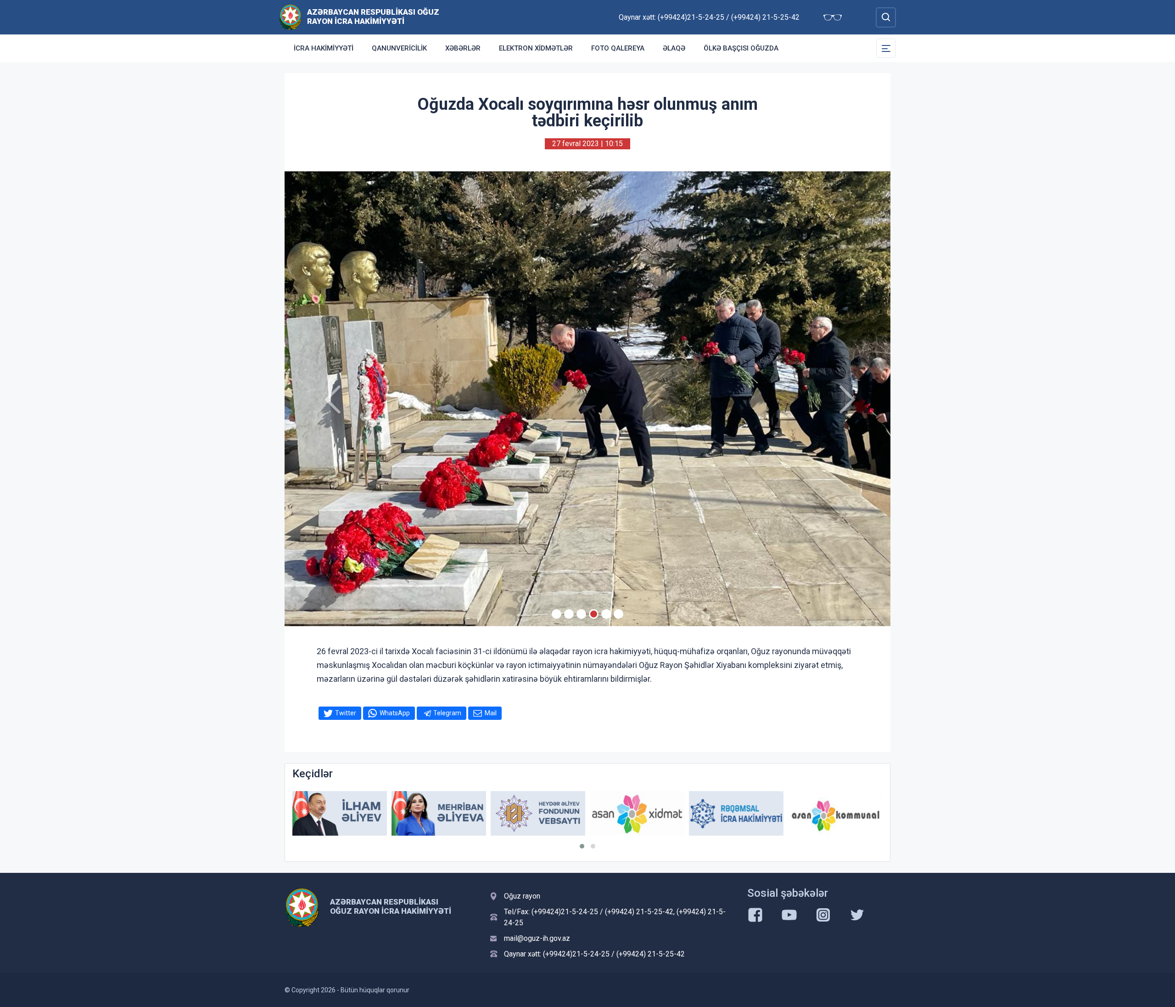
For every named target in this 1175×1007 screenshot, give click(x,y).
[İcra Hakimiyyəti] (290, 16)
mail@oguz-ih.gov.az (537, 938)
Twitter (345, 713)
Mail (491, 713)
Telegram (447, 713)
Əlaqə (674, 48)
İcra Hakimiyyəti (323, 48)
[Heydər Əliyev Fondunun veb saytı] (439, 813)
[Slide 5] (606, 614)
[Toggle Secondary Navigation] (886, 48)
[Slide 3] (581, 614)
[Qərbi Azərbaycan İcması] (835, 814)
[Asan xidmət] (538, 813)
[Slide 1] (556, 614)
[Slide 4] (594, 614)
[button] (582, 846)
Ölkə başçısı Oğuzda (741, 48)
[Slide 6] (618, 614)
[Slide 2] (569, 614)
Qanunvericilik (399, 48)
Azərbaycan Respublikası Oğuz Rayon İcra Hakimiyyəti (373, 16)
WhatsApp (395, 713)
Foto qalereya (617, 48)
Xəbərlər (463, 48)
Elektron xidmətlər (536, 48)
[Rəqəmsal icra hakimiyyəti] (637, 813)
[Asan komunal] (736, 813)
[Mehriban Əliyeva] (339, 813)
